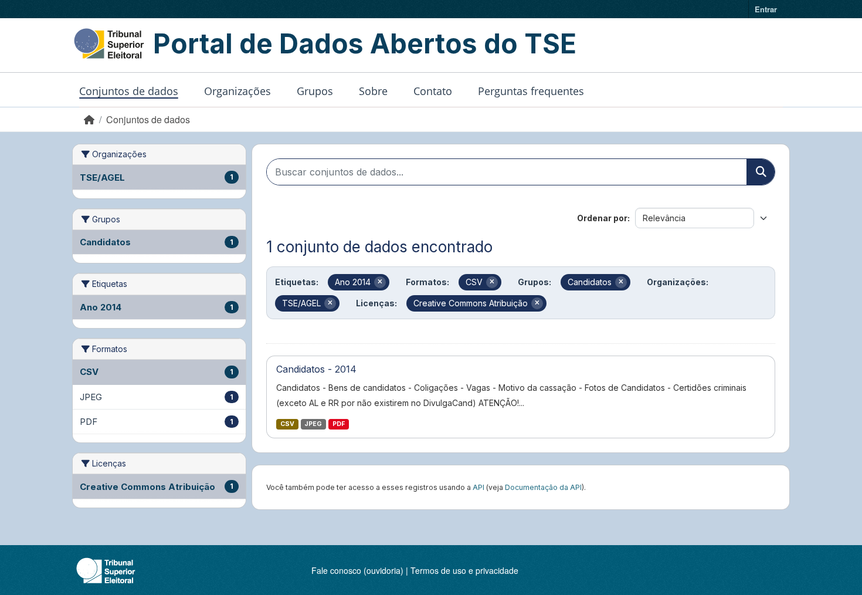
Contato (432, 91)
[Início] (89, 119)
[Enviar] (760, 172)
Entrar (766, 9)
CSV (287, 424)
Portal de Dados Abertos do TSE (364, 43)
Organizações (237, 91)
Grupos (315, 91)
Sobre (373, 91)
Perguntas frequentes (531, 91)
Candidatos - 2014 (316, 369)
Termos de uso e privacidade (464, 570)
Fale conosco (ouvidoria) (357, 570)
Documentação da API (543, 487)
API (478, 487)
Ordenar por (602, 218)
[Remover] (380, 282)
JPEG (313, 424)
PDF (338, 424)
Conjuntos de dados (128, 91)
